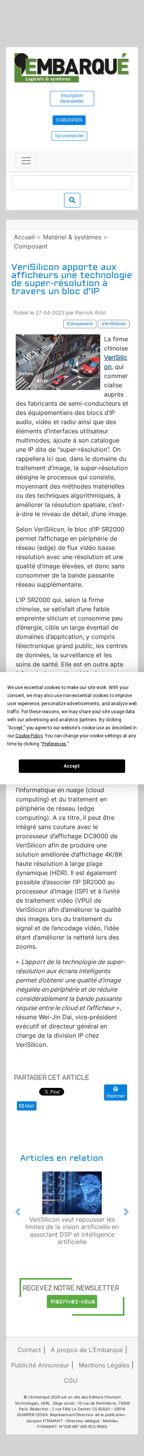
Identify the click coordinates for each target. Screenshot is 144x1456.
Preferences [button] (54, 743)
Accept (72, 766)
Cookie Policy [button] (29, 735)
